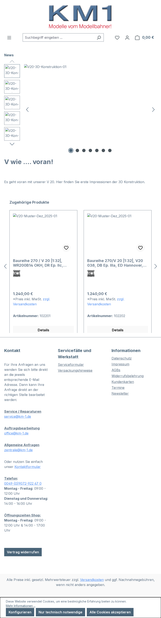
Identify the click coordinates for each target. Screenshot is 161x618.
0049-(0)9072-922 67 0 (23, 483)
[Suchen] (99, 37)
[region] (80, 109)
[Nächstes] (153, 109)
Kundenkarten (123, 382)
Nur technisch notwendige (60, 612)
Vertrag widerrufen (23, 552)
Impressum (120, 364)
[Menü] (9, 37)
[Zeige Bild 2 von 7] (77, 150)
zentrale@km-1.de (18, 450)
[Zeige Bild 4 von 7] (90, 150)
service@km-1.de (17, 416)
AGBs (116, 370)
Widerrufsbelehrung (128, 376)
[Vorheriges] (27, 109)
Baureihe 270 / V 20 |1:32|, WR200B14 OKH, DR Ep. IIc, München (38, 263)
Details (43, 330)
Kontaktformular (27, 467)
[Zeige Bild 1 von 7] (71, 150)
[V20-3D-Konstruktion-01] (90, 109)
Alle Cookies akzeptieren (110, 612)
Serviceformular (71, 364)
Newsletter (120, 393)
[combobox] (58, 37)
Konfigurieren (20, 612)
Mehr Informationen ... (20, 606)
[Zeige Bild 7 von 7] (110, 150)
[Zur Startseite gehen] (80, 16)
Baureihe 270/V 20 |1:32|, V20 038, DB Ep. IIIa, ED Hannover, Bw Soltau (115, 263)
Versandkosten (92, 580)
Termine (118, 387)
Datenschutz (122, 358)
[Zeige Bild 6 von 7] (103, 150)
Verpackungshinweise (75, 370)
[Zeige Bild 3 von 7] (84, 150)
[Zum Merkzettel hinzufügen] (66, 248)
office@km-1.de (16, 433)
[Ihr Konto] (127, 37)
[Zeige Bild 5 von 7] (97, 150)
